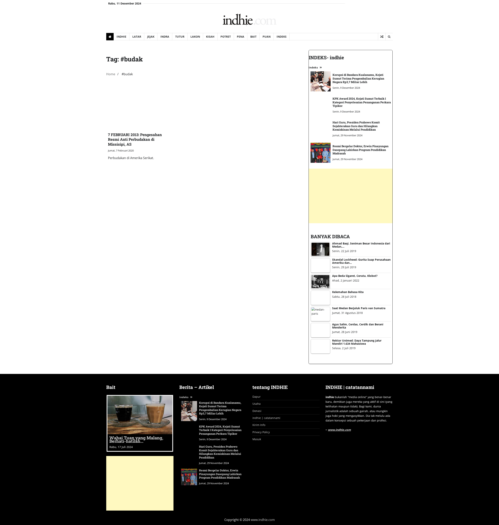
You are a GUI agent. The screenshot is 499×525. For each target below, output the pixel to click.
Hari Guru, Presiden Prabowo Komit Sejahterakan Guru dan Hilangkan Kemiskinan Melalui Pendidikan (220, 452)
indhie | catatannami (266, 418)
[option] (140, 423)
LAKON (195, 36)
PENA (240, 36)
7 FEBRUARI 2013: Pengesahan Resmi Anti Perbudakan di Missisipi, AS (135, 139)
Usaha (256, 403)
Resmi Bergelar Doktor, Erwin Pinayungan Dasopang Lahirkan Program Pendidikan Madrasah (220, 473)
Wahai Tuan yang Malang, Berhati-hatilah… (136, 439)
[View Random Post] (381, 36)
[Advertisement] (139, 483)
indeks (183, 397)
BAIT (253, 36)
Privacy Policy (261, 432)
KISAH (210, 36)
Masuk (256, 439)
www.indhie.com (339, 430)
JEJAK (150, 36)
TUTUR (179, 36)
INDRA (164, 36)
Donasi (256, 411)
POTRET (225, 36)
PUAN (267, 36)
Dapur (256, 396)
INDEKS (282, 36)
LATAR (136, 36)
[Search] (389, 36)
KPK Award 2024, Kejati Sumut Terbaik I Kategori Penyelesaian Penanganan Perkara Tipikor (220, 430)
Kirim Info (258, 425)
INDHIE (121, 36)
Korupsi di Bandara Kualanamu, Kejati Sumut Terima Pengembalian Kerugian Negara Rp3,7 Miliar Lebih (220, 408)
